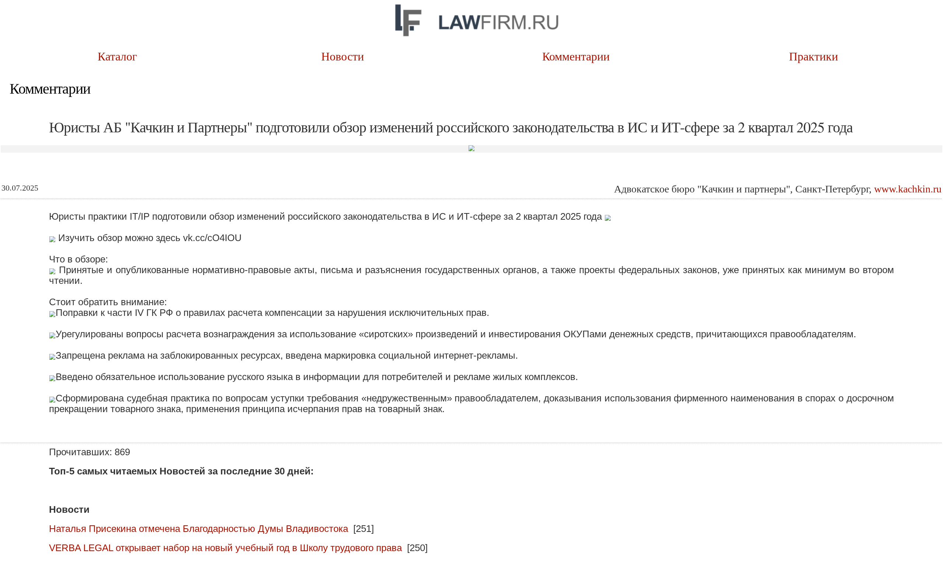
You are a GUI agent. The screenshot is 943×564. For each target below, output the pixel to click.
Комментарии (586, 56)
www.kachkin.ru (908, 189)
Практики (819, 56)
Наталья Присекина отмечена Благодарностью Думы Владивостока (198, 528)
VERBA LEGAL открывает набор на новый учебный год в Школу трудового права (225, 548)
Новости (352, 56)
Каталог (119, 56)
